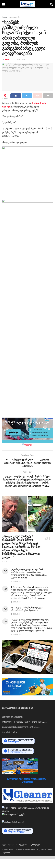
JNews (10, 849)
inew (7, 59)
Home (4, 17)
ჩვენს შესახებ (8, 844)
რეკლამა (23, 844)
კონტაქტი (35, 844)
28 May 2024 (19, 59)
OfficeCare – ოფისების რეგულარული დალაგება (24, 721)
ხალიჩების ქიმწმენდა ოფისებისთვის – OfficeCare (27, 780)
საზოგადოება (14, 17)
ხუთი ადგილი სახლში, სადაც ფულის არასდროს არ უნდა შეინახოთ (27, 609)
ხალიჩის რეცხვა (9, 732)
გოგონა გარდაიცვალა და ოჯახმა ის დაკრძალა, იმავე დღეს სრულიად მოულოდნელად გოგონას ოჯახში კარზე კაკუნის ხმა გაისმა (29, 573)
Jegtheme (6, 852)
